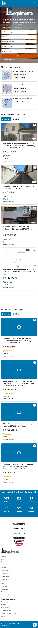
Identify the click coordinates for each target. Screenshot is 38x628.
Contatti (3, 567)
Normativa (4, 586)
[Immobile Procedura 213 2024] (19, 327)
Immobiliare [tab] (7, 28)
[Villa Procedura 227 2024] (19, 412)
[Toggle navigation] (34, 3)
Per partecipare (6, 592)
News (3, 565)
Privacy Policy (5, 576)
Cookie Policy (5, 579)
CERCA (19, 56)
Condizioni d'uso (6, 573)
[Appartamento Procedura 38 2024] (19, 369)
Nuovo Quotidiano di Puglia (9, 613)
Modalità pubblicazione (8, 595)
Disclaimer (4, 562)
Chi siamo (4, 559)
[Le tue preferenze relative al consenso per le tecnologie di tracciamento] (35, 625)
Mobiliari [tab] (16, 119)
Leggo (3, 616)
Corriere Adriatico (6, 610)
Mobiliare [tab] (17, 28)
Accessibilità (5, 570)
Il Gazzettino (5, 607)
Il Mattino (4, 604)
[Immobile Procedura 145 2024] (19, 452)
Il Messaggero (5, 602)
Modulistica (4, 589)
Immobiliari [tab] (6, 119)
